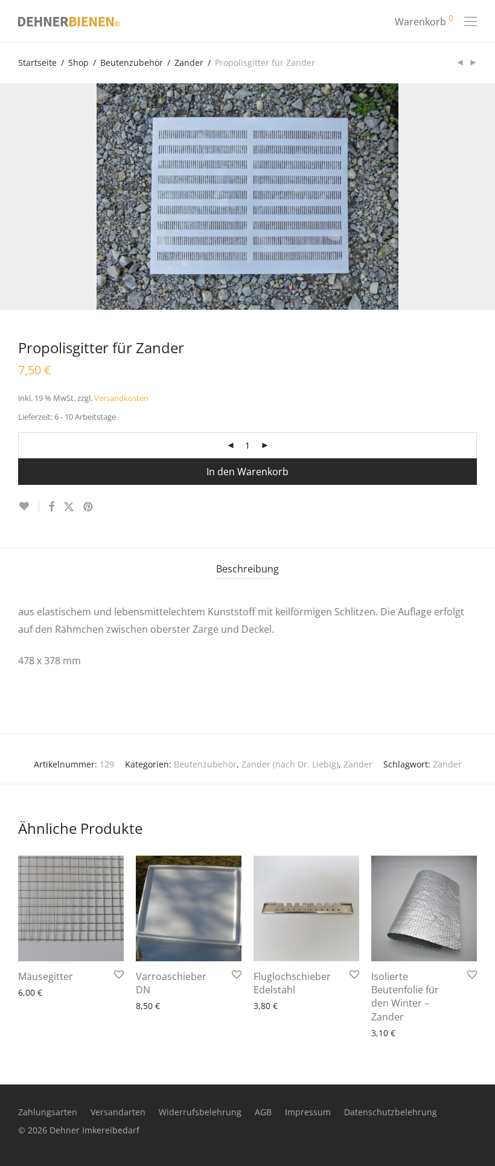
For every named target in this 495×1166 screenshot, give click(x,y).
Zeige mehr (35, 992)
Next (474, 196)
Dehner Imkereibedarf (94, 1130)
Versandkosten (121, 398)
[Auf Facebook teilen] (51, 507)
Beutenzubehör (131, 62)
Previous (20, 196)
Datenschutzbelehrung (390, 1112)
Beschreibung (247, 568)
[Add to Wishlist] (28, 506)
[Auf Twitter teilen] (68, 507)
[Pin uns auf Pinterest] (88, 507)
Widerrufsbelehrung (200, 1112)
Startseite (37, 62)
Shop (78, 62)
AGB (263, 1112)
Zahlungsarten (47, 1112)
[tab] (247, 569)
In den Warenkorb (247, 471)
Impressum (308, 1112)
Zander (188, 62)
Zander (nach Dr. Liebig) (290, 764)
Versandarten (118, 1112)
